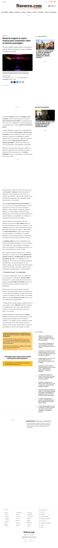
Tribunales (7, 518)
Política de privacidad (45, 518)
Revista (47, 12)
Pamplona (17, 12)
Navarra (11, 12)
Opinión (23, 12)
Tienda (41, 527)
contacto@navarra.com (10, 349)
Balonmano (30, 512)
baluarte (7, 85)
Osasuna (29, 12)
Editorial (6, 525)
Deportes (18, 520)
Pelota (17, 525)
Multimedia (53, 12)
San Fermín (5, 12)
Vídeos (29, 526)
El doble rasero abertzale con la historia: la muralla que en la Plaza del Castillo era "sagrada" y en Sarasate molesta (46, 409)
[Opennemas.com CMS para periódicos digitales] (29, 538)
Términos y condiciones (43, 421)
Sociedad (7, 519)
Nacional (40, 12)
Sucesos (6, 516)
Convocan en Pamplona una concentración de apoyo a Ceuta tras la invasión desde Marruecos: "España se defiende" (47, 368)
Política (6, 514)
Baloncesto (18, 524)
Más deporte (30, 516)
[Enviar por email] (20, 82)
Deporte (35, 12)
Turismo (42, 525)
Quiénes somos (43, 510)
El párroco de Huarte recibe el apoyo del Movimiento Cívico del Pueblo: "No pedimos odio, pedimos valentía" (44, 54)
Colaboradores (19, 512)
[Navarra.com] (29, 5)
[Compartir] (12, 82)
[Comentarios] (23, 82)
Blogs (17, 514)
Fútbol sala (30, 514)
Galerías (29, 524)
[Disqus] (40, 448)
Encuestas (18, 516)
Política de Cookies (44, 516)
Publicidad (42, 514)
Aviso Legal (42, 520)
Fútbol (17, 522)
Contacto (42, 512)
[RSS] (32, 535)
